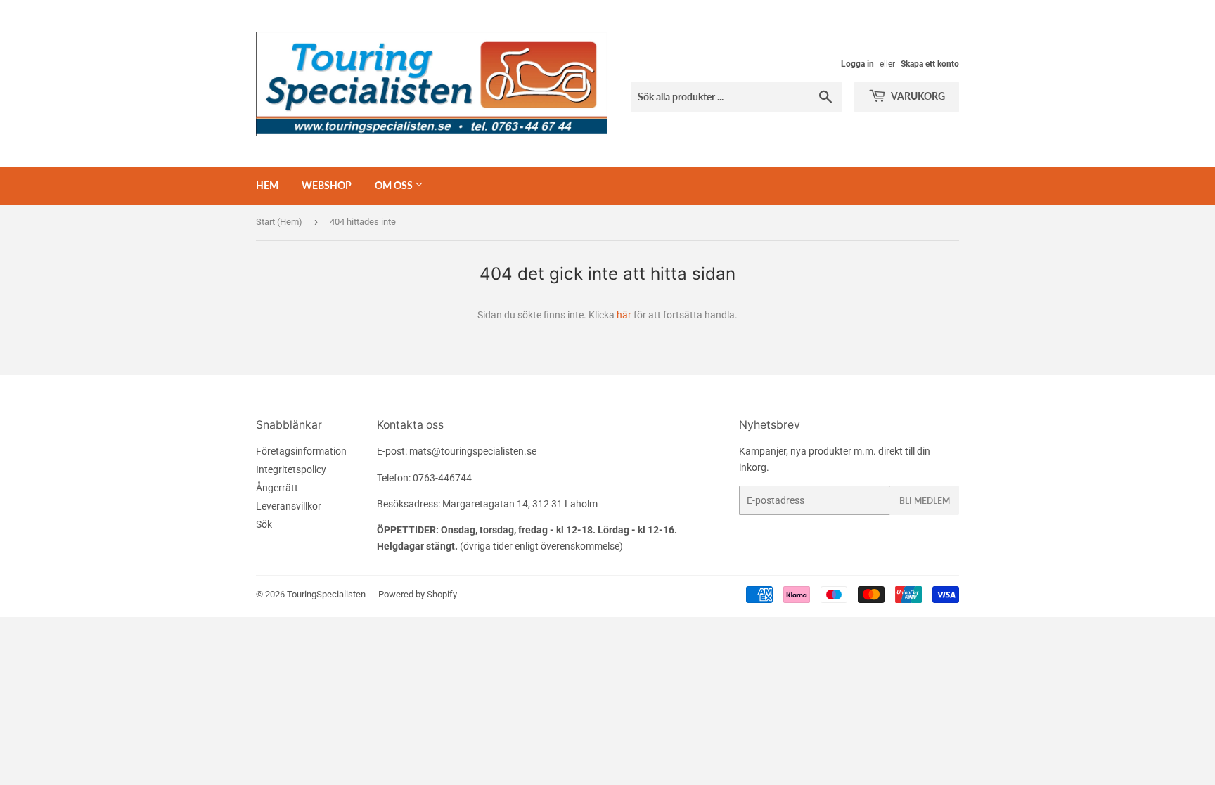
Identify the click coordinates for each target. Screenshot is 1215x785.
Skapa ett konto (930, 64)
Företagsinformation (301, 451)
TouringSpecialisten (326, 594)
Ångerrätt (277, 487)
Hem (267, 185)
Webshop (327, 185)
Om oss (395, 185)
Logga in (857, 64)
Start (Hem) (279, 221)
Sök (264, 524)
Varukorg (917, 96)
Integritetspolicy (291, 469)
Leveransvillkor (288, 506)
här (624, 314)
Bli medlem (924, 500)
